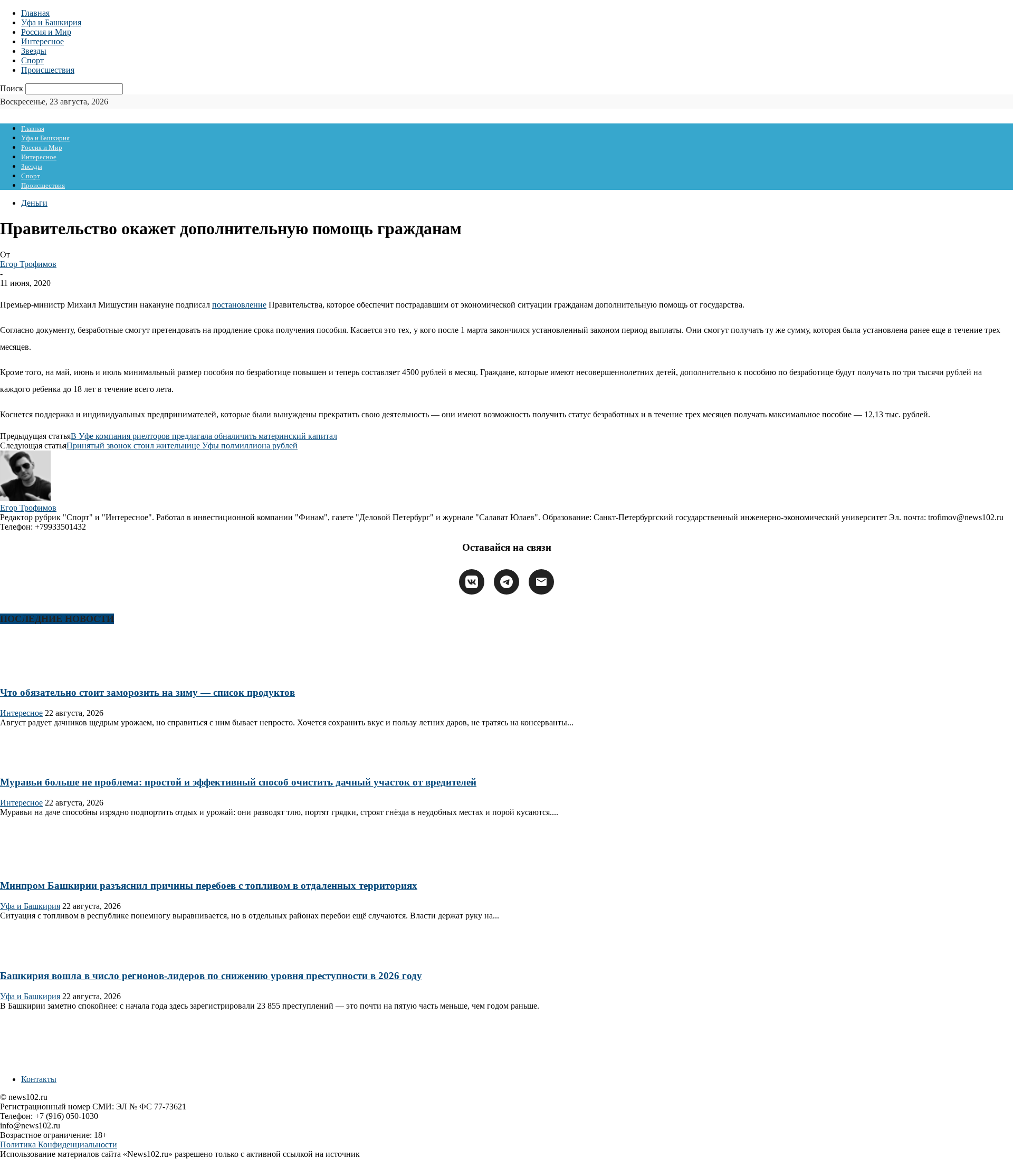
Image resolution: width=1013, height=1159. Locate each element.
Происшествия (47, 69)
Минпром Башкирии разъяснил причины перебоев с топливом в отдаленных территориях (208, 885)
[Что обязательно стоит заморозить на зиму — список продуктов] (34, 671)
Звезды (33, 50)
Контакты (38, 1079)
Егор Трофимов (28, 264)
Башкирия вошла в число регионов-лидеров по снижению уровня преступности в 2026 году (211, 975)
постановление (239, 304)
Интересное (42, 41)
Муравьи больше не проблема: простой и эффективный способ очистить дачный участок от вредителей (238, 782)
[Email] (541, 582)
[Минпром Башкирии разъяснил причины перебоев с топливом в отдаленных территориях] (34, 864)
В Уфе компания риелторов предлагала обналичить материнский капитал (204, 436)
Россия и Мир (46, 31)
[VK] (471, 582)
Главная (35, 12)
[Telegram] (506, 582)
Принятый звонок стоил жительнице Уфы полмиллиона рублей (182, 445)
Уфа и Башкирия (51, 22)
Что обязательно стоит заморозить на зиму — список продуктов (147, 692)
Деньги (34, 202)
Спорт (32, 60)
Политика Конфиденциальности (58, 1144)
